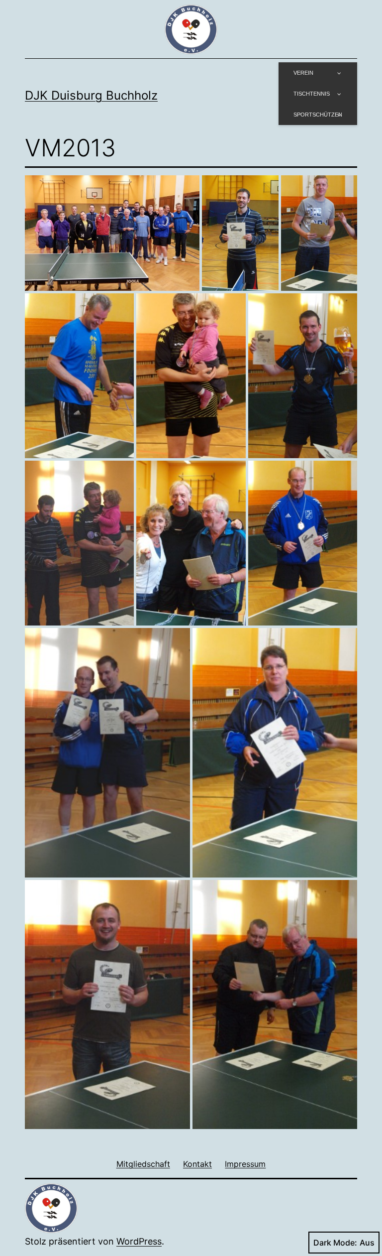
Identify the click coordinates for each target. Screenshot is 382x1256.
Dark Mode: (335, 1243)
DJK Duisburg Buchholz (91, 95)
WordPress (139, 1241)
